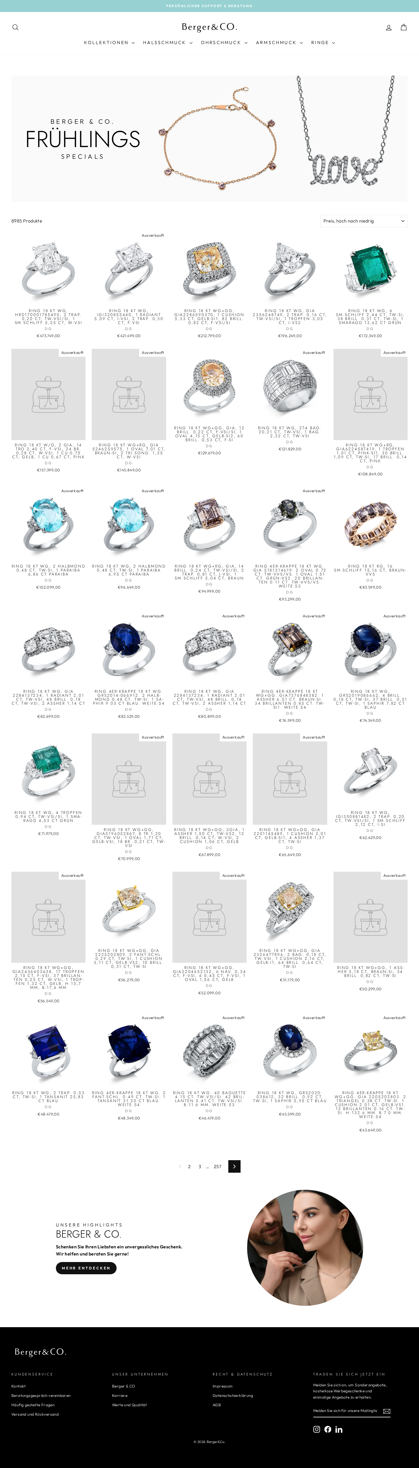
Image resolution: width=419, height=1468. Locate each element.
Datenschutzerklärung (233, 1395)
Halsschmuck (165, 42)
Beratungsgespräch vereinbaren (41, 1395)
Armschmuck (277, 42)
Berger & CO (123, 1386)
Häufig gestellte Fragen (32, 1404)
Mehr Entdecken (86, 1268)
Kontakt (18, 1386)
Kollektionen (107, 42)
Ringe (321, 42)
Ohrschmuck (222, 42)
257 (217, 1166)
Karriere (119, 1395)
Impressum (223, 1386)
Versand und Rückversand (35, 1414)
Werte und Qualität (129, 1404)
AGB (217, 1404)
